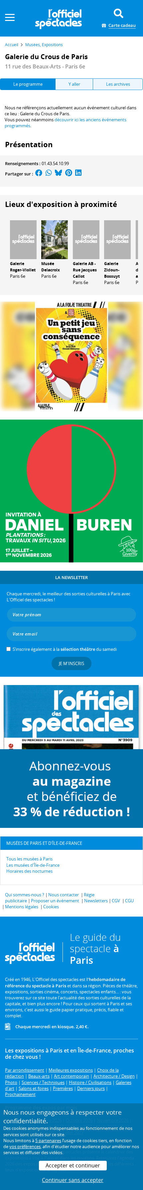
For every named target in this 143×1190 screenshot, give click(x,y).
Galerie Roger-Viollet (23, 267)
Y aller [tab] (74, 84)
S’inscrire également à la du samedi (65, 649)
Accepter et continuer (73, 1165)
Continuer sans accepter (72, 1180)
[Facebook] (39, 174)
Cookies (51, 907)
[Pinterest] (68, 174)
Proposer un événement (55, 901)
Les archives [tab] (118, 84)
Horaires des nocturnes (29, 871)
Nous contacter (63, 895)
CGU (129, 901)
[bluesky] (58, 174)
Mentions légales (21, 907)
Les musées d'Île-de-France (33, 865)
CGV (116, 901)
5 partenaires (48, 1140)
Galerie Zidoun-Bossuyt (112, 270)
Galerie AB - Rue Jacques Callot (85, 270)
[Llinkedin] (78, 174)
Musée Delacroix (50, 267)
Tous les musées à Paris (29, 859)
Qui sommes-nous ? (24, 895)
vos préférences (25, 1146)
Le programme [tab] (28, 84)
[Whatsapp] (49, 174)
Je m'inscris (71, 663)
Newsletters (96, 901)
